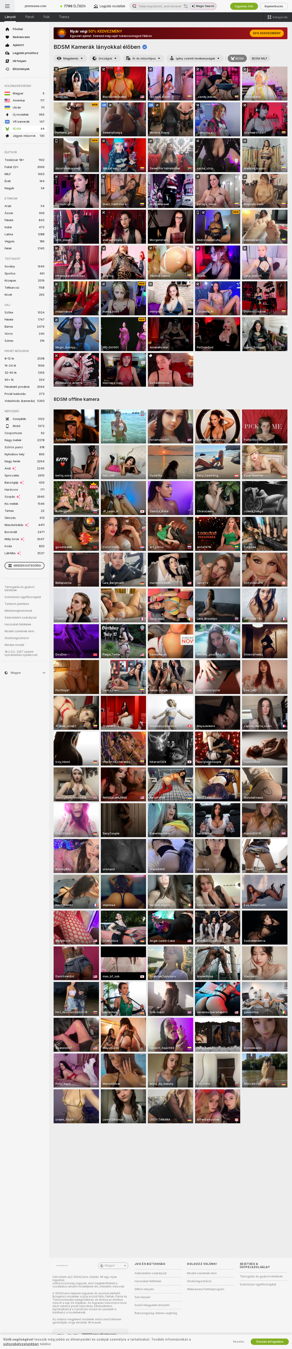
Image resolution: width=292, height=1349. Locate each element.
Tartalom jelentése (17, 604)
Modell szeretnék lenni (19, 631)
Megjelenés (70, 58)
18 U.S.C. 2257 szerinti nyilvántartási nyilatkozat (21, 653)
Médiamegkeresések (18, 610)
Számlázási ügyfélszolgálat (23, 597)
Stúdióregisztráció (17, 638)
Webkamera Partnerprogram (205, 1289)
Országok (105, 58)
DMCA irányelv (144, 1289)
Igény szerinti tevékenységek (195, 58)
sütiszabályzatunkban (21, 1344)
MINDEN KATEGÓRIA (27, 565)
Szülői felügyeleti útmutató (152, 1305)
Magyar (110, 1265)
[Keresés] (185, 6)
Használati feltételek (18, 624)
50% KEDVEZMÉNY (267, 33)
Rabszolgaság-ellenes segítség (156, 1313)
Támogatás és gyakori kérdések (19, 588)
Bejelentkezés (274, 6)
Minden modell (14, 645)
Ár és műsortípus (144, 58)
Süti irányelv (143, 1297)
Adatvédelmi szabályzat (20, 617)
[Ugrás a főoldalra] (35, 6)
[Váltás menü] (7, 6)
